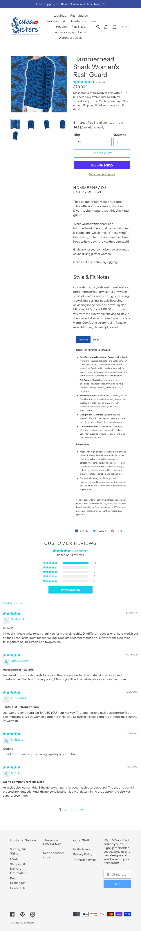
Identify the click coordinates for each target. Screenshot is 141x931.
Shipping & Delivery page (99, 105)
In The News (81, 849)
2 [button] (66, 810)
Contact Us (17, 888)
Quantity (119, 134)
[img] (12, 613)
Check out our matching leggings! (96, 262)
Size (77, 134)
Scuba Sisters (26, 922)
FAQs (14, 859)
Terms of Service (84, 860)
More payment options (102, 174)
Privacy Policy (82, 854)
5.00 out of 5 (80, 551)
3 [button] (72, 810)
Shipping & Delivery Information (18, 868)
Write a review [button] (70, 590)
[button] (82, 82)
